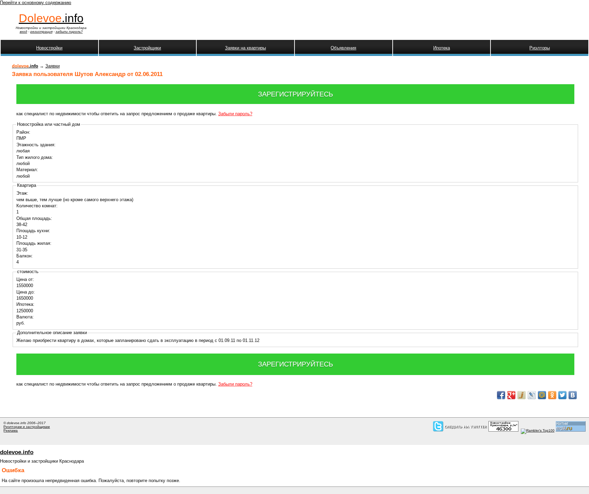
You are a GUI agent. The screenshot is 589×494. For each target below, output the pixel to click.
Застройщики (147, 47)
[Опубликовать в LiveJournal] (532, 395)
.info (51, 18)
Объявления (343, 47)
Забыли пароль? (235, 113)
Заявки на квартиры (245, 47)
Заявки (52, 66)
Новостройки (49, 47)
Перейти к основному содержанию (35, 2)
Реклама (10, 430)
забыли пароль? (69, 31)
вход (23, 31)
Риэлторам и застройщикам (26, 427)
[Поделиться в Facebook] (501, 395)
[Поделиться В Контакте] (573, 395)
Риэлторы (539, 47)
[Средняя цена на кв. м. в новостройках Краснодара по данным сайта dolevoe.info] (503, 430)
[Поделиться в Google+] (511, 395)
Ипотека (441, 47)
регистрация (41, 31)
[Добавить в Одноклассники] (552, 395)
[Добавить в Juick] (521, 395)
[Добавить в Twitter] (562, 395)
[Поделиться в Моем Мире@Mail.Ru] (542, 395)
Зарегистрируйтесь (295, 94)
